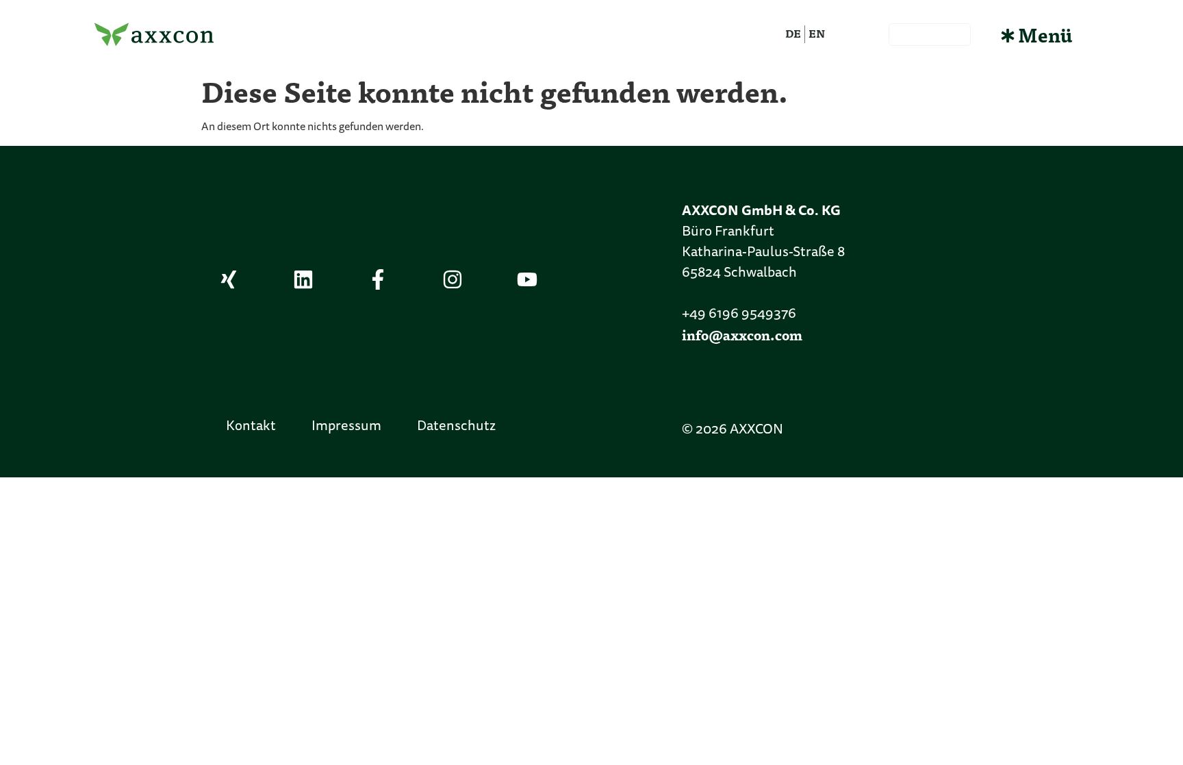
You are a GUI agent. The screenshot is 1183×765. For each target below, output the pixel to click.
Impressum (346, 427)
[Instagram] (452, 279)
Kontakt (251, 427)
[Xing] (228, 279)
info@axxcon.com (742, 334)
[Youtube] (527, 279)
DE (793, 33)
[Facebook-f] (377, 279)
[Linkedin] (303, 279)
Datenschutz (456, 427)
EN (817, 33)
